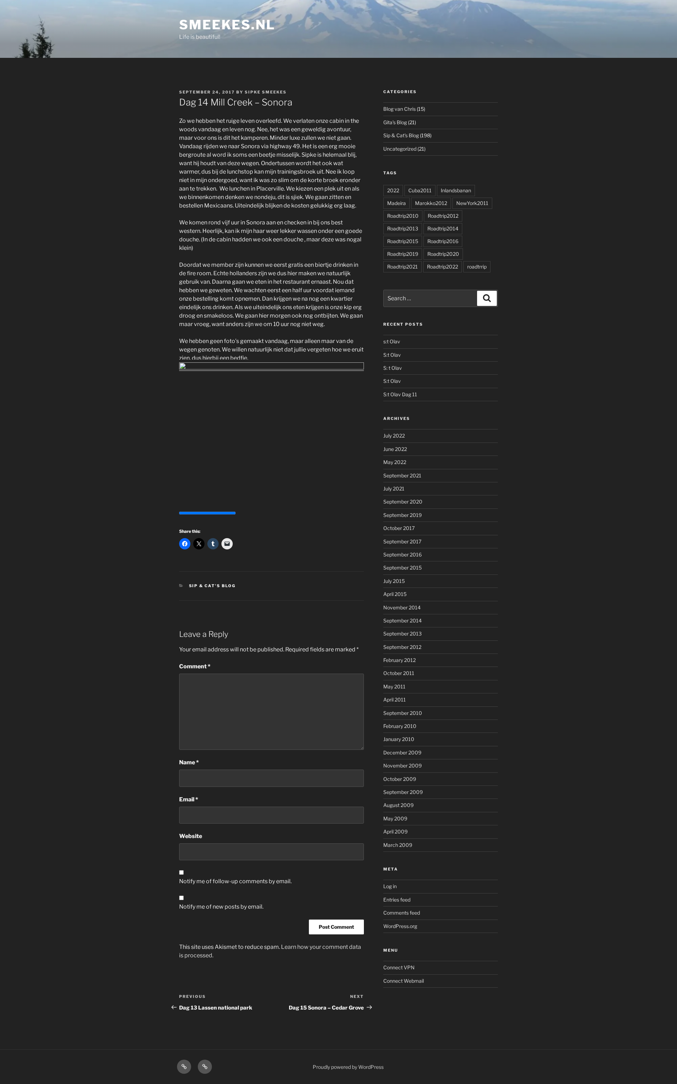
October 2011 (398, 673)
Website (190, 836)
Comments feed (401, 913)
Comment (195, 666)
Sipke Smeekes (266, 92)
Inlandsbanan (456, 190)
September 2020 (402, 502)
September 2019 (402, 515)
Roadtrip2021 (402, 267)
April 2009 (395, 832)
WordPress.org (400, 926)
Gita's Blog (395, 122)
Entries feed (396, 900)
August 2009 (398, 805)
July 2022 (394, 436)
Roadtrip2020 (443, 254)
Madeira (396, 203)
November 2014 (402, 607)
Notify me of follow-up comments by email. (235, 881)
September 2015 (402, 568)
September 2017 (402, 541)
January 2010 (398, 739)
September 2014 (402, 621)
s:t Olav (391, 341)
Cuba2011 (420, 190)
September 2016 (402, 555)
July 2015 (394, 581)
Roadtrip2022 (442, 267)
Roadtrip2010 (403, 216)
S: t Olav (392, 368)
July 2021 (393, 489)
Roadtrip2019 (402, 254)
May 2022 (394, 462)
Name (189, 762)
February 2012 (399, 660)
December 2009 (402, 752)
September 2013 (402, 634)
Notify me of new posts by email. (221, 906)
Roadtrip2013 (402, 228)
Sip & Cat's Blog (212, 585)
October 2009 (399, 779)
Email (188, 799)
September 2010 (402, 713)
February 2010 (399, 726)
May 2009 (395, 818)
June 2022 (395, 449)
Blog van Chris (399, 109)
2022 (393, 190)
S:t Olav (392, 355)
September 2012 (402, 647)
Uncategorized (399, 149)
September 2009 (403, 792)
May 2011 (394, 686)
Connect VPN (399, 967)
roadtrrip (477, 267)
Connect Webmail (403, 981)
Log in (390, 886)
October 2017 (399, 528)
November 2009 (402, 766)
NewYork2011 (472, 203)
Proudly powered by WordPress (348, 1067)
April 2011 (394, 700)
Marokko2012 (431, 203)
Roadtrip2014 (442, 228)
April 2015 (395, 594)
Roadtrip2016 (442, 241)
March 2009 (397, 845)
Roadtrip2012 (443, 216)
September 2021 (402, 475)
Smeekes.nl (227, 24)
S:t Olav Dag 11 (400, 394)
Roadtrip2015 (402, 241)
